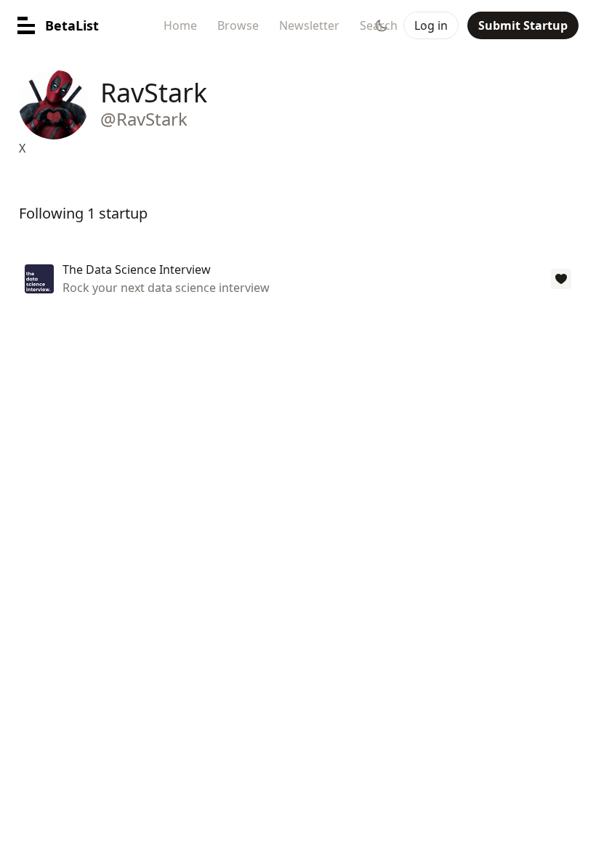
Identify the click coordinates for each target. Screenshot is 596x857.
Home (180, 25)
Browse (238, 25)
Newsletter (309, 25)
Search (379, 25)
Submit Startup (523, 25)
